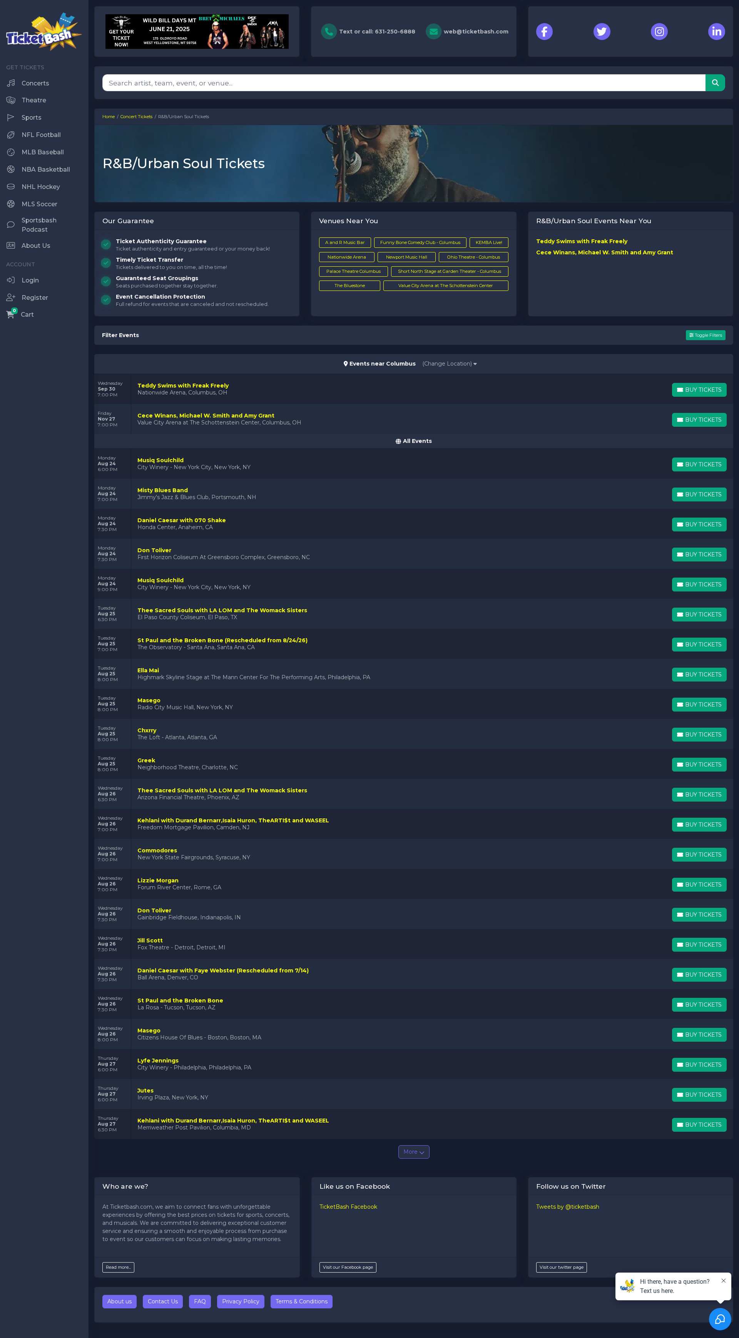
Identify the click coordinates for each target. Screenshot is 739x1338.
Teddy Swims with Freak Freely (581, 241)
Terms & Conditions (302, 1301)
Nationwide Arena (347, 257)
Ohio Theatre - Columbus (473, 257)
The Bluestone (349, 285)
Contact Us (163, 1301)
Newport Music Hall (406, 257)
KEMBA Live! (489, 242)
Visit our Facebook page (348, 1267)
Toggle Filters (708, 335)
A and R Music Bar (345, 242)
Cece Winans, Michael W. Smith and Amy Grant (604, 252)
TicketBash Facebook (348, 1206)
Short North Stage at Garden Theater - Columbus (449, 271)
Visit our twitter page (562, 1267)
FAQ (200, 1301)
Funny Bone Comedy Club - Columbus (420, 242)
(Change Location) (447, 363)
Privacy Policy (240, 1301)
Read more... (118, 1267)
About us (119, 1301)
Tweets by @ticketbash (567, 1206)
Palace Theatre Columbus (353, 271)
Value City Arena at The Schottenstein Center (445, 285)
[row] (413, 389)
